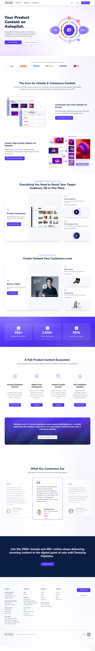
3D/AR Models (8, 609)
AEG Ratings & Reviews (29, 611)
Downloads (26, 597)
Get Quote (58, 405)
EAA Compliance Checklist (29, 601)
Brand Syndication (9, 594)
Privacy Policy (59, 599)
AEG (25, 609)
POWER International (28, 615)
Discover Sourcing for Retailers (15, 158)
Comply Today (80, 405)
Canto (42, 594)
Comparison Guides (45, 602)
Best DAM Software (45, 604)
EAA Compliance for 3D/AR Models (12, 622)
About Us (35, 3)
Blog (25, 592)
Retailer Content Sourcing (10, 596)
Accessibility (7, 616)
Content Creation (8, 608)
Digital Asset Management (11, 601)
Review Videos (8, 613)
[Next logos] (89, 66)
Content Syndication (9, 592)
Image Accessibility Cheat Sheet (30, 602)
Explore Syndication (14, 224)
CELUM (42, 596)
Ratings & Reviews (9, 597)
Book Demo (37, 405)
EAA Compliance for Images (11, 620)
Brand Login (83, 595)
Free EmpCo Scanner (28, 604)
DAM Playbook (27, 599)
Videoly (42, 592)
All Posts (26, 594)
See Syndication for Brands (64, 118)
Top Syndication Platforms (46, 606)
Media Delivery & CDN (9, 604)
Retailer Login (83, 590)
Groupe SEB (26, 613)
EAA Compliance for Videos (11, 618)
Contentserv (43, 599)
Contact (77, 2)
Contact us (58, 594)
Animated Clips (8, 611)
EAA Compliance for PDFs (10, 623)
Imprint (57, 597)
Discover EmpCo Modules (70, 205)
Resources (26, 3)
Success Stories (27, 608)
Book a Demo (85, 2)
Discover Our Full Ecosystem (47, 437)
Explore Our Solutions (31, 42)
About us (58, 592)
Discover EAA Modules (69, 228)
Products (18, 3)
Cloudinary (43, 597)
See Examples (12, 293)
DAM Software (8, 602)
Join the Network (13, 42)
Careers (57, 596)
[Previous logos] (6, 66)
